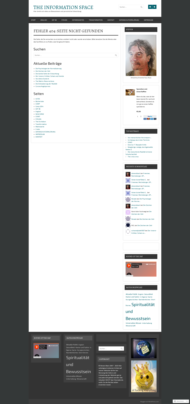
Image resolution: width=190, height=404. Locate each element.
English (43, 20)
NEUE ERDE (40, 114)
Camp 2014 (39, 106)
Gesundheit (148, 294)
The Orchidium (41, 121)
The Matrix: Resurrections (45, 81)
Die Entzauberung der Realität (46, 84)
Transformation (96, 20)
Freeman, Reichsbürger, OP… (141, 182)
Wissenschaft (130, 326)
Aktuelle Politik (131, 294)
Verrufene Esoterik (42, 79)
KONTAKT (110, 20)
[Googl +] (154, 7)
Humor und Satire (132, 297)
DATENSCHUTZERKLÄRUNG (129, 20)
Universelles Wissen (133, 323)
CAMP (38, 104)
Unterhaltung (147, 323)
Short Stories (83, 353)
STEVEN (64, 20)
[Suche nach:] (131, 7)
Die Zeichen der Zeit (43, 71)
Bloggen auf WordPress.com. (149, 401)
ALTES (38, 99)
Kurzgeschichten (132, 299)
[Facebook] (150, 7)
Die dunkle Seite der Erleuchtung (47, 74)
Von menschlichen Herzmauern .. (139, 137)
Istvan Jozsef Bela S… (139, 180)
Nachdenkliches (144, 299)
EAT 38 (54, 20)
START (33, 20)
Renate (133, 199)
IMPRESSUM (148, 20)
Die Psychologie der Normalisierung (48, 68)
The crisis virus (133, 157)
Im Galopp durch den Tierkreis (139, 140)
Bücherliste (40, 101)
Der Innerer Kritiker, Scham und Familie (50, 76)
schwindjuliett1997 (138, 230)
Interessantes (78, 20)
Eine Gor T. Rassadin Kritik (137, 145)
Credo (38, 129)
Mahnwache (40, 127)
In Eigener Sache (146, 297)
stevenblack (135, 173)
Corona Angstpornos (43, 86)
